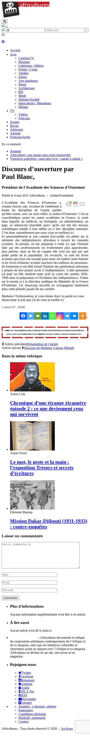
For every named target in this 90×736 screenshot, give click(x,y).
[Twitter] (30, 316)
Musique (24, 62)
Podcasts (24, 118)
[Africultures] (25, 17)
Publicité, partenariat (31, 718)
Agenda (15, 133)
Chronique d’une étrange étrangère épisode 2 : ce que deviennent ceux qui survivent (48, 408)
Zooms (14, 122)
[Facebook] (23, 316)
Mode (22, 95)
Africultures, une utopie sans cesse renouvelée (40, 155)
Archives (67, 728)
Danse (22, 77)
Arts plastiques (28, 80)
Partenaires (25, 710)
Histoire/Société (28, 99)
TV (12, 111)
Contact (23, 721)
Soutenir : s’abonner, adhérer (37, 706)
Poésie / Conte (27, 69)
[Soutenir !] (45, 333)
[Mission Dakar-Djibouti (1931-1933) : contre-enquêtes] (32, 508)
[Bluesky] (74, 316)
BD (20, 92)
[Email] (37, 316)
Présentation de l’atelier (42, 344)
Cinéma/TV (26, 58)
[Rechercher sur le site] (5, 21)
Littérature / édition (31, 65)
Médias (23, 107)
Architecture (26, 88)
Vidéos (23, 114)
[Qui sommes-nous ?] (3, 34)
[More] (83, 316)
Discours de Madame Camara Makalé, (49, 348)
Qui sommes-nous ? (23, 637)
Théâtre (23, 73)
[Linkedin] (45, 316)
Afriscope (16, 129)
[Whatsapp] (52, 316)
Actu (13, 54)
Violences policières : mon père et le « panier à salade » (46, 159)
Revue (14, 126)
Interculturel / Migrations (34, 103)
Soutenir (15, 151)
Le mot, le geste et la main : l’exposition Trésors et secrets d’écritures (41, 467)
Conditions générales (32, 714)
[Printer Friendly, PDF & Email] (76, 206)
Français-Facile (20, 137)
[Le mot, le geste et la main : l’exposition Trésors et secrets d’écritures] (32, 449)
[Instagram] (59, 316)
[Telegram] (67, 316)
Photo (22, 84)
